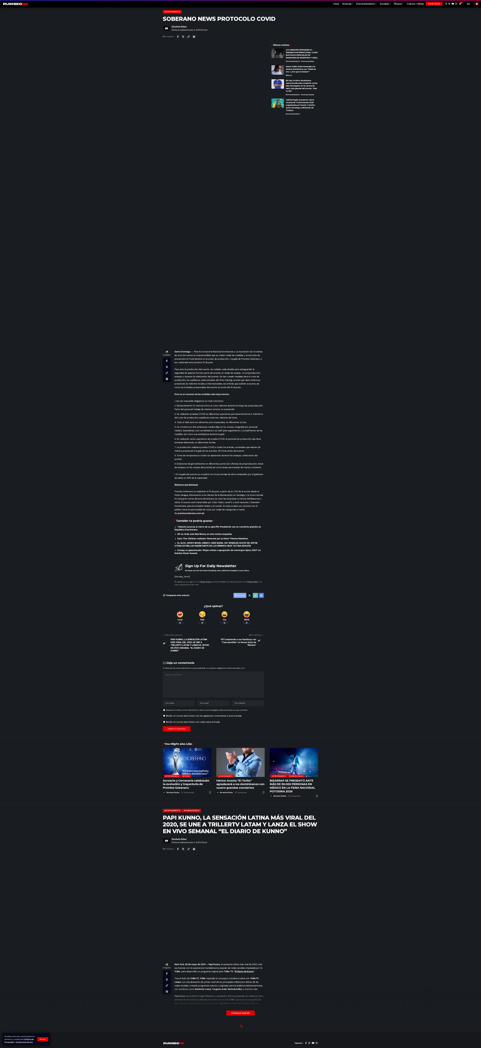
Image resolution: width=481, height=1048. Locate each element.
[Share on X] (183, 36)
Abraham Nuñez (179, 26)
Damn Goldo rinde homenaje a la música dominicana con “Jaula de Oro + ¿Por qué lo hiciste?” (301, 69)
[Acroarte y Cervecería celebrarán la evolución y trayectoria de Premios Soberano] (187, 762)
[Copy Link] (188, 36)
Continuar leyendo (240, 1013)
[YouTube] (453, 4)
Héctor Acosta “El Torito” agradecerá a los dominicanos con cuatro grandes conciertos (240, 784)
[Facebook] (446, 4)
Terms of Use (205, 582)
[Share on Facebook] (177, 36)
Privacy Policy (252, 582)
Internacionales (307, 61)
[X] (449, 4)
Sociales (169, 1027)
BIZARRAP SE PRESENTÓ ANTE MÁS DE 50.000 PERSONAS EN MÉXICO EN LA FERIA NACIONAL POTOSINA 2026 (292, 786)
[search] (463, 4)
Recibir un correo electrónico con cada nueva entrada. (193, 722)
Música (289, 75)
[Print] (193, 36)
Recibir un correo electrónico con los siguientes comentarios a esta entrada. (204, 715)
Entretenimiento (172, 12)
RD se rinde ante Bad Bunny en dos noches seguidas (204, 534)
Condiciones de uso (24, 1042)
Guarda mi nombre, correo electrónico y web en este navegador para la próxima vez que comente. (207, 710)
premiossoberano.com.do (191, 513)
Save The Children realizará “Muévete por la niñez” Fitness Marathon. (212, 538)
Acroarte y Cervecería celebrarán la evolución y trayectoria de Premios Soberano (186, 784)
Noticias (186, 776)
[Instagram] (456, 4)
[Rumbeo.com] (16, 4)
